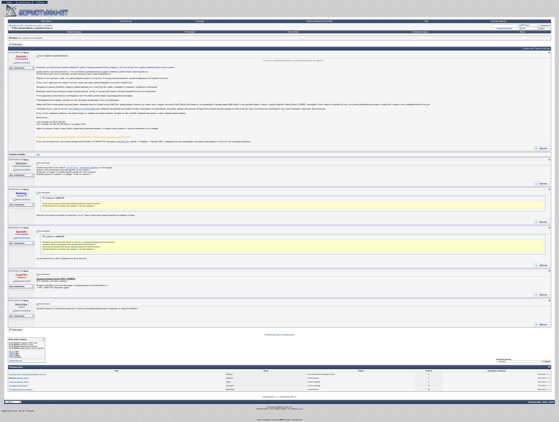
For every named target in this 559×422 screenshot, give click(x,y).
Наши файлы (46, 21)
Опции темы (529, 48)
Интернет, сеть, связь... (34, 25)
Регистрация (190, 32)
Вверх (551, 402)
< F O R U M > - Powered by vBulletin (82, 168)
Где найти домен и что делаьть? (21, 389)
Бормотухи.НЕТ (18, 25)
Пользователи (126, 21)
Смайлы (12, 353)
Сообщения (40, 2)
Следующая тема (287, 334)
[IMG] (11, 355)
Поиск (522, 32)
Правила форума (74, 32)
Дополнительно (24, 2)
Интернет (48, 25)
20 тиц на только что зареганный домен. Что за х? (27, 374)
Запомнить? (545, 25)
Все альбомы (293, 32)
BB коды (12, 352)
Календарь (200, 21)
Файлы (9, 2)
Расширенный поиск (504, 28)
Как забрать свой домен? (18, 385)
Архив (544, 402)
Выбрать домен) (23, 378)
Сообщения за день (420, 32)
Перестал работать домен (18, 382)
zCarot (300, 409)
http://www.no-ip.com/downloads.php (84, 109)
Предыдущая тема (272, 334)
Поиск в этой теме (542, 48)
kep (38, 154)
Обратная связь (534, 402)
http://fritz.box (123, 141)
